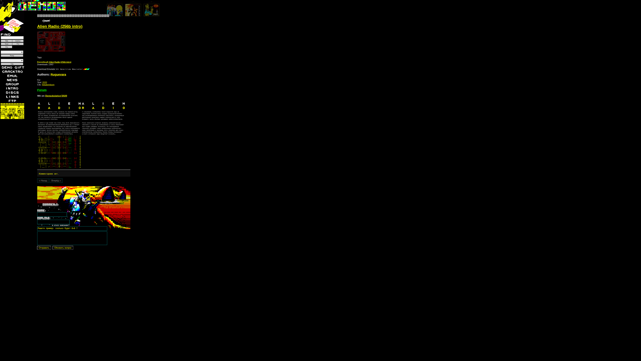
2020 (44, 82)
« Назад (43, 180)
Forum (42, 90)
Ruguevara (58, 74)
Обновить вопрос (63, 248)
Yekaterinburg (48, 85)
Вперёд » (56, 180)
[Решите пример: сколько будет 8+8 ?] (57, 187)
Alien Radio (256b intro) (60, 62)
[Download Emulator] (73, 69)
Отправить (44, 248)
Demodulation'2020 (56, 95)
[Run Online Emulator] (51, 41)
